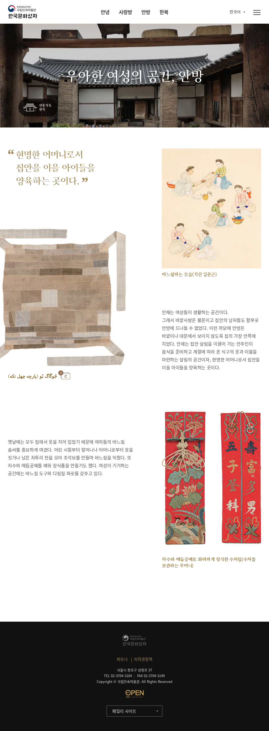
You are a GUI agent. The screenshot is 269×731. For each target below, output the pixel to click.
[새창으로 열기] (134, 694)
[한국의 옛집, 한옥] (38, 108)
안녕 (105, 12)
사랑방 (125, 12)
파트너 (122, 659)
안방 (145, 12)
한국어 (235, 12)
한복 (163, 12)
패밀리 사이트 (124, 711)
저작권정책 (143, 659)
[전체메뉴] (257, 12)
